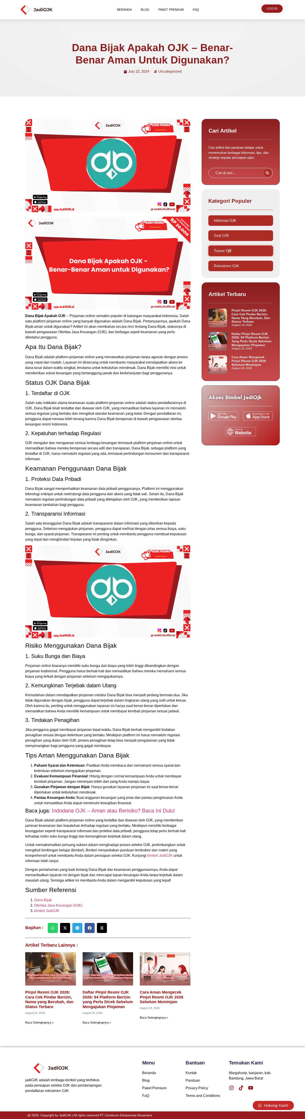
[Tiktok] (241, 1087)
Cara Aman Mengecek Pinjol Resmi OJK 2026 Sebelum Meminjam (161, 997)
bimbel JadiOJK (160, 855)
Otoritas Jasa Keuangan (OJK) (58, 905)
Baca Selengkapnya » (39, 1022)
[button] (53, 928)
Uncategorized (170, 71)
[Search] (268, 173)
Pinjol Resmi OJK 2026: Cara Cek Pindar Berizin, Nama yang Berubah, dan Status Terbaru (49, 999)
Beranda (124, 9)
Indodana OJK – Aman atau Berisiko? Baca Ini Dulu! (113, 811)
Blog (145, 9)
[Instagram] (231, 1087)
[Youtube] (250, 1087)
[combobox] (235, 173)
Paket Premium (171, 9)
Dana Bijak (43, 900)
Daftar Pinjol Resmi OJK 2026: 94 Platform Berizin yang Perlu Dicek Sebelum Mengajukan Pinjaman (108, 999)
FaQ (196, 9)
